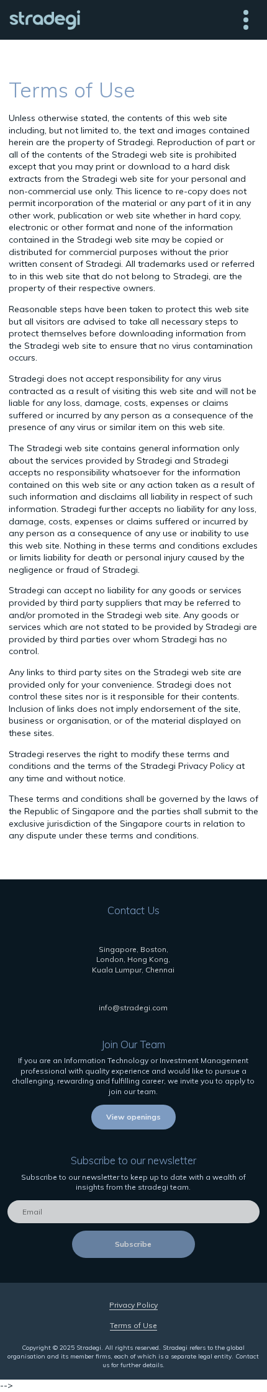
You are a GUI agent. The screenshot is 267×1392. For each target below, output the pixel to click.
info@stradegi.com (133, 1007)
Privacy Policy (133, 1304)
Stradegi (44, 20)
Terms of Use (133, 1325)
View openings (133, 1116)
